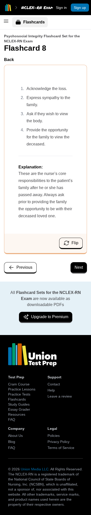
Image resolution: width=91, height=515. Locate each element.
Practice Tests (19, 394)
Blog (11, 442)
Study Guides (19, 404)
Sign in (61, 8)
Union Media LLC (35, 469)
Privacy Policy (59, 442)
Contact (54, 384)
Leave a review (60, 396)
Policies (54, 436)
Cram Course (19, 384)
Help (51, 390)
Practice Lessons (21, 389)
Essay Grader (19, 409)
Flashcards (34, 22)
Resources (16, 414)
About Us (15, 436)
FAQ (11, 419)
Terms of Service (61, 448)
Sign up (80, 8)
